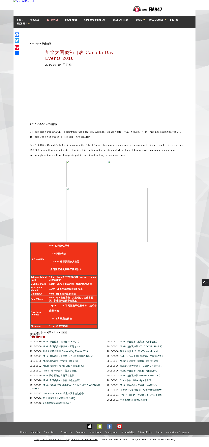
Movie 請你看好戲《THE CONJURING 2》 (141, 346)
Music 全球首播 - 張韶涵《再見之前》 (62, 346)
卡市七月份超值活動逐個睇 (133, 400)
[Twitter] (17, 40)
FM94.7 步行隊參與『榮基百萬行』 (60, 370)
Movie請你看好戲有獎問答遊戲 (58, 375)
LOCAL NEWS (71, 19)
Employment (111, 432)
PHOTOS (174, 19)
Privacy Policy (145, 432)
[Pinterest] (17, 47)
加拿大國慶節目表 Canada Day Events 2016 (65, 351)
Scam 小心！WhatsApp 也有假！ (136, 380)
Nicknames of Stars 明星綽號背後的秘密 (63, 393)
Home (23, 432)
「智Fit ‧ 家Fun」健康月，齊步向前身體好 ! (142, 395)
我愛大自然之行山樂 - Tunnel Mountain (139, 351)
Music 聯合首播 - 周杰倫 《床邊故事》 (139, 370)
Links (159, 432)
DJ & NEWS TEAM (121, 19)
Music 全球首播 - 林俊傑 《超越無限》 (62, 380)
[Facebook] (17, 35)
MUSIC (139, 19)
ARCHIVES (22, 23)
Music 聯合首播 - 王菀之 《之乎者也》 (139, 341)
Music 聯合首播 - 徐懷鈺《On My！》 (62, 341)
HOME (20, 19)
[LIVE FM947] (148, 9)
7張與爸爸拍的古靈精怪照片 (57, 403)
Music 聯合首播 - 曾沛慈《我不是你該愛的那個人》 (69, 356)
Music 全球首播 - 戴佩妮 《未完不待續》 (140, 361)
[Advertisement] (107, 33)
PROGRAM (34, 19)
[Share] (17, 53)
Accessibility (127, 432)
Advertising (95, 432)
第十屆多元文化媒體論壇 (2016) (59, 398)
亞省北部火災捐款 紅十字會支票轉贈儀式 (141, 390)
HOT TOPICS (52, 19)
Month (52, 332)
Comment (80, 432)
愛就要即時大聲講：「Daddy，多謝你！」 (141, 366)
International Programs (177, 432)
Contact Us (66, 432)
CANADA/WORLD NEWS (94, 19)
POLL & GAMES (156, 19)
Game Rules (50, 432)
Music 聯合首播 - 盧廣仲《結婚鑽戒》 (139, 385)
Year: (38, 332)
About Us (35, 432)
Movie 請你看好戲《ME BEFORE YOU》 (141, 375)
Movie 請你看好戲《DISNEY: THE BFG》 (64, 366)
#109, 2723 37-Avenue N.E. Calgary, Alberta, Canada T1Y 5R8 (66, 439)
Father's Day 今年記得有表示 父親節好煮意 (142, 356)
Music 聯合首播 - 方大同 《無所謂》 (61, 361)
